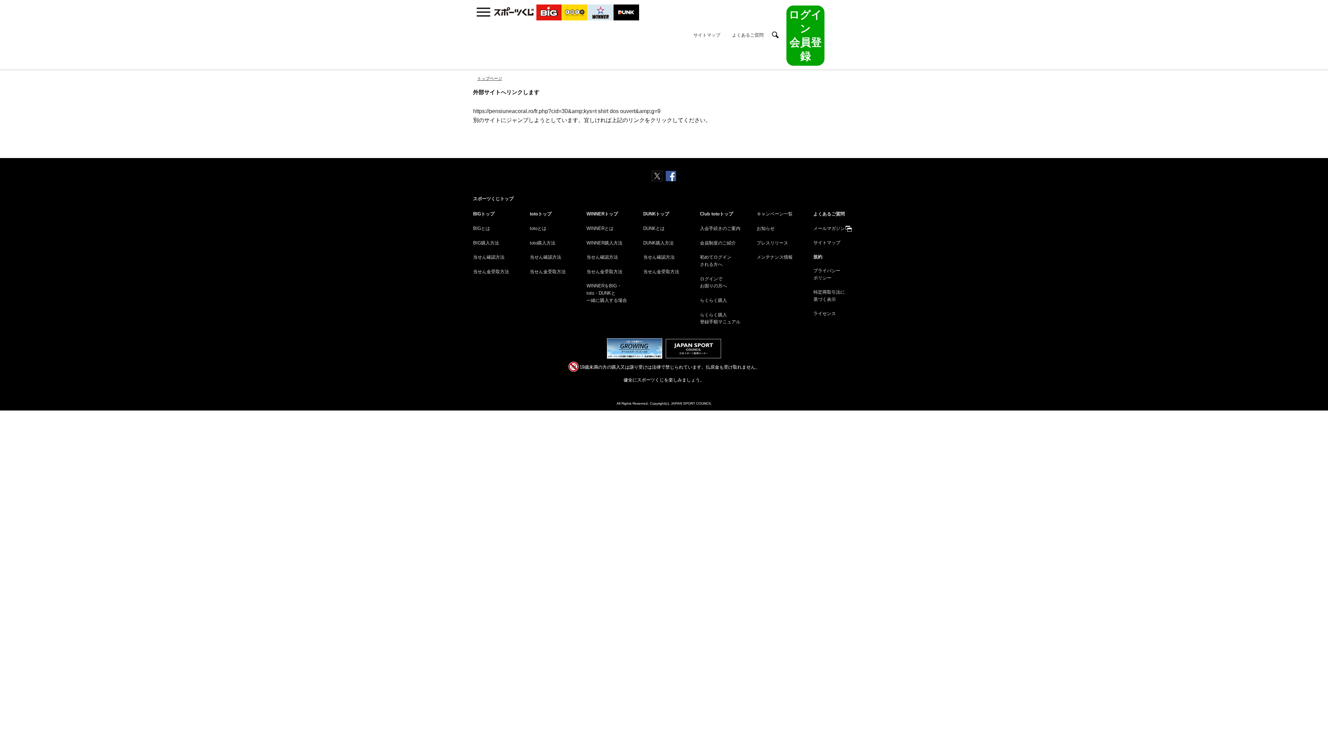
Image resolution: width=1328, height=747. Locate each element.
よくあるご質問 (748, 35)
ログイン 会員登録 (805, 35)
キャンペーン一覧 (775, 213)
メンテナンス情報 (775, 257)
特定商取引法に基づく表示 (829, 295)
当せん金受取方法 (491, 271)
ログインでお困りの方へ (713, 282)
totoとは (538, 228)
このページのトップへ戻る (1314, 725)
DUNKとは (654, 228)
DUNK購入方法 (658, 243)
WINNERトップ (602, 213)
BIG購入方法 (486, 243)
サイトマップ (706, 35)
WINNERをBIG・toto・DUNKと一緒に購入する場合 (607, 293)
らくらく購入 (713, 300)
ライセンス (824, 313)
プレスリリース (772, 243)
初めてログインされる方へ (715, 261)
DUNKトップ (656, 213)
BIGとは (481, 228)
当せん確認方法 (489, 257)
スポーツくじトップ (493, 198)
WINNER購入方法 (604, 243)
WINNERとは (600, 228)
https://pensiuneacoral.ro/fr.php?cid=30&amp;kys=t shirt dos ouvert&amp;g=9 (567, 111)
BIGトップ (484, 213)
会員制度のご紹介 (718, 243)
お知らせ (766, 228)
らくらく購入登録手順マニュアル (720, 318)
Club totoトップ (716, 213)
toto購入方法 (542, 243)
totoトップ (541, 213)
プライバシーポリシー (826, 274)
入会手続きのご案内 (720, 228)
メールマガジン (829, 228)
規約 (817, 256)
